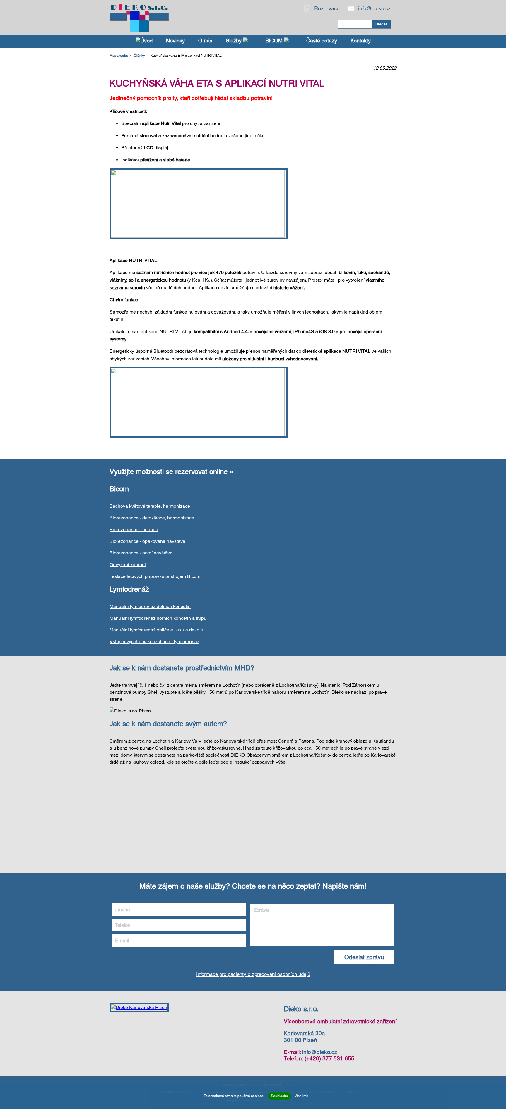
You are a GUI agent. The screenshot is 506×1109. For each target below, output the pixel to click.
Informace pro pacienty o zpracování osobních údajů (253, 974)
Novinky (175, 40)
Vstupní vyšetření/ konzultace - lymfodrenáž (154, 641)
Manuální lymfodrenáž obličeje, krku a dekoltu (157, 630)
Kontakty (361, 40)
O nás (205, 40)
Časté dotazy (321, 40)
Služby (234, 40)
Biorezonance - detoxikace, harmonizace (152, 518)
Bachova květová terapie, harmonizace (150, 506)
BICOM (274, 40)
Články (139, 56)
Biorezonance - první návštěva (141, 553)
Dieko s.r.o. (301, 1009)
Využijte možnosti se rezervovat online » (171, 472)
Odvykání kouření (128, 564)
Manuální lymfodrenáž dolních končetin (150, 606)
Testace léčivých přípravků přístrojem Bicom (155, 576)
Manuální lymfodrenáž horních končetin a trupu (158, 618)
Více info (301, 1096)
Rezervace (327, 8)
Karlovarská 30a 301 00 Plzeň (304, 1036)
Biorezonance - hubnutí (134, 529)
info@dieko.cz (374, 8)
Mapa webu (119, 56)
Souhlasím (279, 1096)
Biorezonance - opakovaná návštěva (147, 541)
